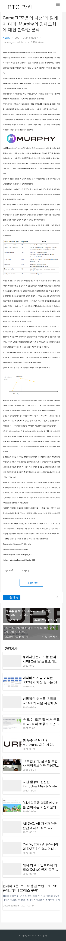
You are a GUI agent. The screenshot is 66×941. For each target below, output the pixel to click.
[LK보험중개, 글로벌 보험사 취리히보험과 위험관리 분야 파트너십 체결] (12, 765)
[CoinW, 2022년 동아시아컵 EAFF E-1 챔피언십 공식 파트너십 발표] (12, 848)
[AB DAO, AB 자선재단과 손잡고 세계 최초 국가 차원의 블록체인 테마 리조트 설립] (12, 827)
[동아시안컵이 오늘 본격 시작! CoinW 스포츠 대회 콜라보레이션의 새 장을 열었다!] (12, 660)
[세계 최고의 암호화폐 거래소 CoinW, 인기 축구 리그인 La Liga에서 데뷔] (12, 869)
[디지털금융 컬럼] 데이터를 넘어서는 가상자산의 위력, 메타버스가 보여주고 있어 (41, 805)
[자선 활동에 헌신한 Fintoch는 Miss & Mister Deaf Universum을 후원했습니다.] (12, 785)
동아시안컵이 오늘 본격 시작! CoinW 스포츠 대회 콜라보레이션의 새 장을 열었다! (40, 659)
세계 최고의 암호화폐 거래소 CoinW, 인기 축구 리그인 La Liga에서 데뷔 (41, 867)
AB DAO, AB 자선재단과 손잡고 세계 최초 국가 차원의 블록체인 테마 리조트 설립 (40, 826)
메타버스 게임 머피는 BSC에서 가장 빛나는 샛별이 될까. (40, 680)
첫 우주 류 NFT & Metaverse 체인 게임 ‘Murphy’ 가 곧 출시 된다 (40, 742)
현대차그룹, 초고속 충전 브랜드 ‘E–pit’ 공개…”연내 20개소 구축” (30, 888)
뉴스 (23, 42)
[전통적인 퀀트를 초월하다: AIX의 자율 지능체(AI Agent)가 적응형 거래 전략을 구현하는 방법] (12, 702)
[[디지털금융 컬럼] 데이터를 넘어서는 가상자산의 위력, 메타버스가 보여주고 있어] (12, 806)
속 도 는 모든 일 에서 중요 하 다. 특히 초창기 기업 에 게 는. (41, 722)
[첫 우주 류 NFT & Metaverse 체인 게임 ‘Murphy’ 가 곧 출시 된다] (12, 744)
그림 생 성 (13, 597)
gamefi (9, 570)
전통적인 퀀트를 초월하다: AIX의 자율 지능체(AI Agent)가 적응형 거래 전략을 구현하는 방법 (40, 701)
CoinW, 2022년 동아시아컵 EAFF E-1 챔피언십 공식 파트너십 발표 (40, 846)
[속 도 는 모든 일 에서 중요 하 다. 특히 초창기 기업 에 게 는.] (12, 723)
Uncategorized (11, 42)
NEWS (6, 37)
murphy (25, 570)
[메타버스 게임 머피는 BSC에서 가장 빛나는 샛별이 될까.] (12, 681)
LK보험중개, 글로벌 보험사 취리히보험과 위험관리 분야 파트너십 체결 (41, 763)
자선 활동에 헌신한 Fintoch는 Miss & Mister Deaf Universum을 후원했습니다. (40, 784)
